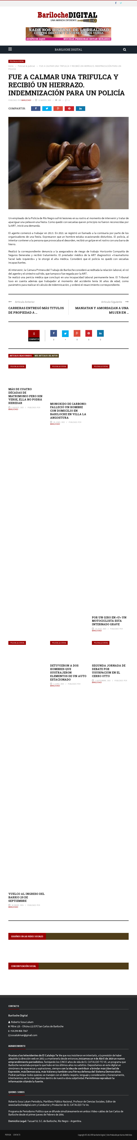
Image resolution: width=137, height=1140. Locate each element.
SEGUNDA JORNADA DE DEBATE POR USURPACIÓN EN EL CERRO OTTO (108, 671)
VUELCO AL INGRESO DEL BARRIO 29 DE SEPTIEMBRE (26, 897)
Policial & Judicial (17, 61)
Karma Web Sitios (126, 1134)
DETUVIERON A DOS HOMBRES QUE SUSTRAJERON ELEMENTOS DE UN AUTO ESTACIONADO (68, 672)
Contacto (16, 1134)
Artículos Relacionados (21, 355)
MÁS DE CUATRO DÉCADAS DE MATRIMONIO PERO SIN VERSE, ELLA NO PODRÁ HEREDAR (25, 396)
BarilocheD (26, 100)
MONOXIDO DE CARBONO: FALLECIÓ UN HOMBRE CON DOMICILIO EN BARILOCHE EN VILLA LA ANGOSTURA (68, 410)
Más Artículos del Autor (46, 355)
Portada (8, 1134)
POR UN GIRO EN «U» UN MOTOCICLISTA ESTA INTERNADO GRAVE (109, 621)
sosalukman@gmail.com (24, 1036)
